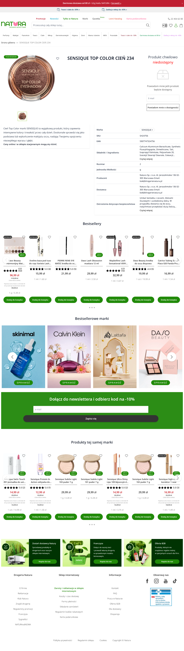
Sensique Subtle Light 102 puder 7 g (143, 480)
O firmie (23, 588)
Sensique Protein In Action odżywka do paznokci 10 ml (40, 481)
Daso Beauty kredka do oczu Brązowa (143, 262)
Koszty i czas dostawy (69, 596)
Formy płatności (69, 601)
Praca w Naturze (115, 598)
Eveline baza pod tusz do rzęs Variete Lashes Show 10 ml (40, 262)
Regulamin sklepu (86, 640)
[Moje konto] (176, 25)
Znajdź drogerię (23, 603)
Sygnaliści (23, 619)
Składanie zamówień (69, 606)
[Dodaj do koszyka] (14, 300)
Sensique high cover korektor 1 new (169, 480)
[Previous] (6, 260)
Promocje (41, 18)
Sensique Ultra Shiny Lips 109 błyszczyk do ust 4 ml (117, 481)
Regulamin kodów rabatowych (69, 611)
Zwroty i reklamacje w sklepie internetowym (69, 589)
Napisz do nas (44, 561)
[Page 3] (94, 307)
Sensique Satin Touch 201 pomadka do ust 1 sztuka (15, 481)
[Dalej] (177, 260)
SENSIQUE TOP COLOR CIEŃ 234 (34, 42)
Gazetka (98, 18)
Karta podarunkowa (136, 18)
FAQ (115, 593)
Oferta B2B (115, 603)
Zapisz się (91, 418)
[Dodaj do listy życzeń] (23, 237)
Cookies (103, 640)
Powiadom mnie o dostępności (163, 107)
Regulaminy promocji (23, 609)
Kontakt (115, 588)
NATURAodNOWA (23, 624)
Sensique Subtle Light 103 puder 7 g (66, 480)
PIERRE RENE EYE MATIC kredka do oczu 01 (66, 262)
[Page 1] (89, 307)
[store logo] (13, 24)
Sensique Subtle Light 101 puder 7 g (91, 480)
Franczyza (23, 614)
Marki (85, 18)
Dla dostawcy (115, 609)
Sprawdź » (116, 3)
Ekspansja (115, 614)
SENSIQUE (147, 129)
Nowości (54, 18)
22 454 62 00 (177, 18)
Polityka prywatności (62, 640)
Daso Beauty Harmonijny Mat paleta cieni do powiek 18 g (14, 262)
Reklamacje (23, 593)
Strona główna (8, 42)
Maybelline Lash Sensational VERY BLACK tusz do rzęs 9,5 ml (117, 262)
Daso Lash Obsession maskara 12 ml (91, 262)
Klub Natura (23, 598)
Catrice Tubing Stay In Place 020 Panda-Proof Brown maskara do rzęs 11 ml (169, 262)
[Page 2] (92, 307)
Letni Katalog (115, 18)
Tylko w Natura (70, 18)
